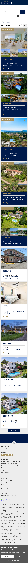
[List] (25, 25)
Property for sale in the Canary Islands (11, 470)
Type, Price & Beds (7, 16)
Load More (14, 430)
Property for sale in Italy (7, 468)
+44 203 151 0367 (5, 448)
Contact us (4, 482)
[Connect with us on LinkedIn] (11, 455)
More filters (22, 16)
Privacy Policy (5, 489)
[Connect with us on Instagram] (8, 455)
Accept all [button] (7, 556)
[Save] (24, 30)
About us (3, 486)
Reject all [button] (20, 556)
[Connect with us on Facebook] (2, 455)
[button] (14, 443)
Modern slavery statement (8, 495)
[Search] (22, 12)
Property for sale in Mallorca (9, 463)
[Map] (20, 25)
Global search (5, 478)
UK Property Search (6, 480)
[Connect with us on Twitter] (5, 455)
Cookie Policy (5, 493)
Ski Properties (5, 472)
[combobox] (11, 12)
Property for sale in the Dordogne (10, 461)
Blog (2, 484)
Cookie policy (19, 554)
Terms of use (4, 491)
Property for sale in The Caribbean (10, 465)
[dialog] (14, 554)
